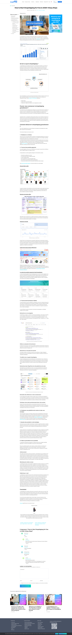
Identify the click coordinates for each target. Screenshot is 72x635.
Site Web (41, 580)
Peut (37, 10)
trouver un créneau (24, 143)
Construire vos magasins (41, 10)
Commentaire (22, 569)
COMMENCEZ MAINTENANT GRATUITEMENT (55, 31)
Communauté (39, 623)
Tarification (41, 1)
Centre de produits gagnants (28, 622)
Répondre (26, 536)
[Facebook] (20, 13)
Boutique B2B (46, 1)
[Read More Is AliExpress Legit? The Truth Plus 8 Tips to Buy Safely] (36, 599)
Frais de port (39, 625)
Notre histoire (13, 627)
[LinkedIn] (22, 13)
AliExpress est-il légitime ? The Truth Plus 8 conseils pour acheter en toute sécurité (35, 608)
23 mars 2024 (26, 534)
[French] (51, 1)
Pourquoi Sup (13, 622)
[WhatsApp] (25, 13)
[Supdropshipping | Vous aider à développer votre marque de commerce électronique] (13, 2)
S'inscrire (59, 1)
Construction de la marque (28, 625)
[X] (23, 13)
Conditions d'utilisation (41, 626)
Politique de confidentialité (41, 628)
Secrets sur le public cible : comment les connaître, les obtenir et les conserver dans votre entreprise (18, 608)
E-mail (31, 580)
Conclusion (12, 33)
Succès (12, 628)
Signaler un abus (27, 628)
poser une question (40, 622)
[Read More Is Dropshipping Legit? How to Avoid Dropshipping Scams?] (54, 599)
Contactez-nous (40, 624)
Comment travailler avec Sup (15, 623)
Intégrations (37, 1)
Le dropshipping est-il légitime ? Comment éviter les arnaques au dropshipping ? (54, 608)
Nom (21, 580)
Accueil (23, 1)
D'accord (57, 633)
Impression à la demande (28, 624)
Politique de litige (40, 627)
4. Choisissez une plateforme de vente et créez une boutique (15, 27)
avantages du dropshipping (33, 98)
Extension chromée (13, 624)
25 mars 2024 (27, 540)
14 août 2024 (26, 547)
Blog (49, 1)
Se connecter (55, 1)
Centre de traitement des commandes (30, 623)
